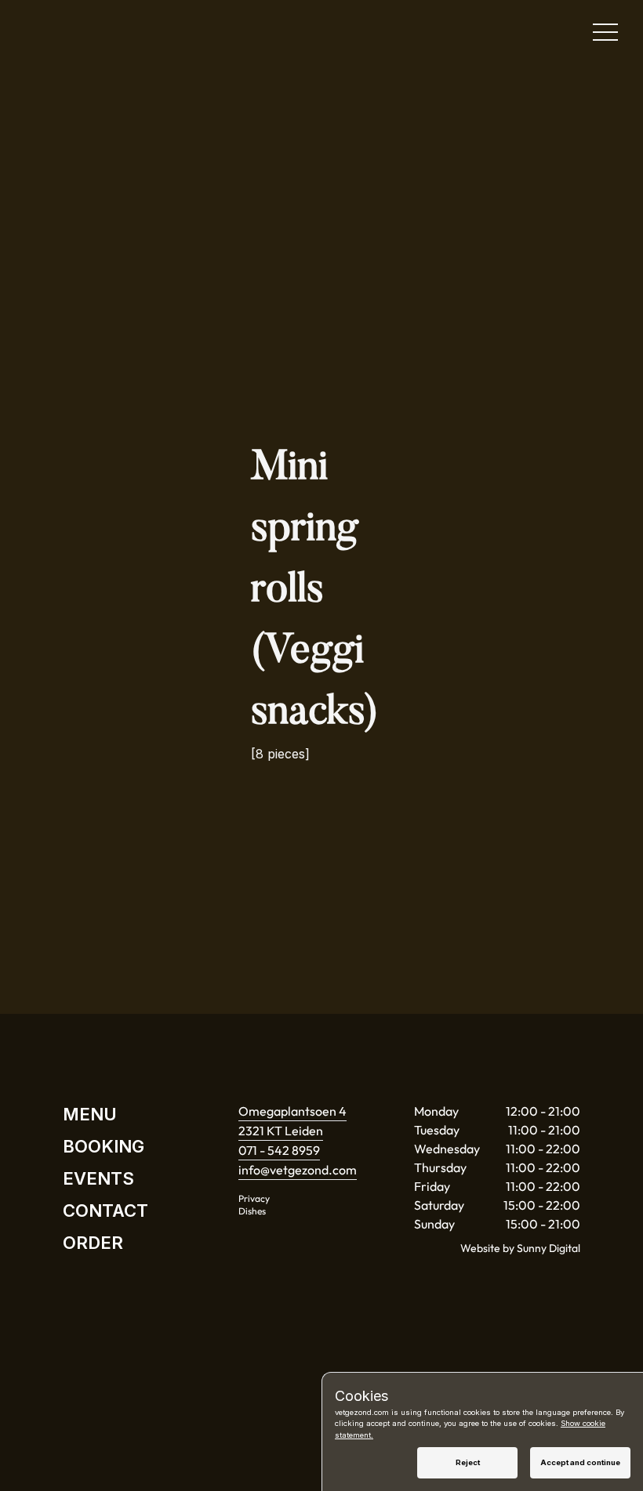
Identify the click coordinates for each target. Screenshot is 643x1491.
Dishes (252, 1211)
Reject (468, 1462)
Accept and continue (580, 1462)
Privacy (254, 1198)
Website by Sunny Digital (520, 1248)
